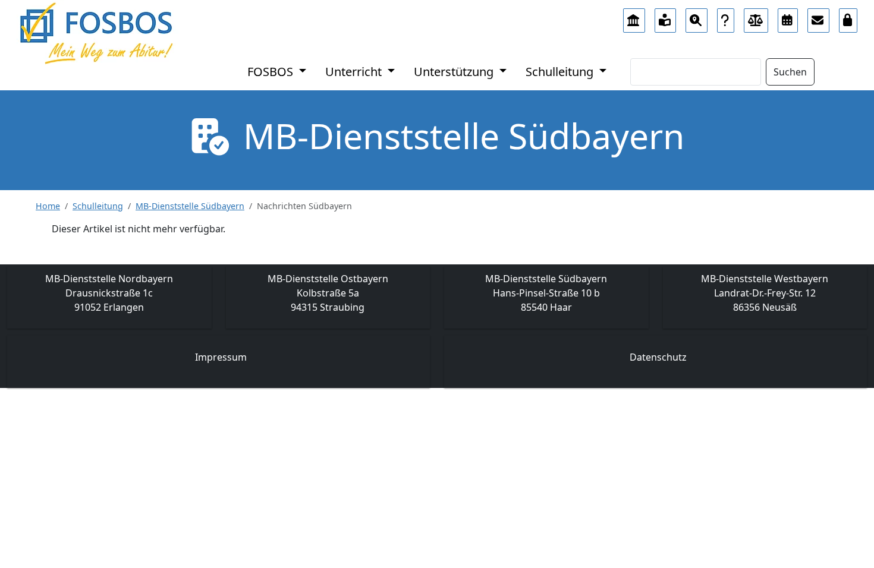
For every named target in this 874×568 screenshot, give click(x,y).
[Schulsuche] (697, 17)
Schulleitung (98, 206)
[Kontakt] (818, 17)
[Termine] (788, 17)
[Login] (848, 17)
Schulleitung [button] (561, 72)
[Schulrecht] (756, 17)
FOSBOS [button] (271, 72)
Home (48, 206)
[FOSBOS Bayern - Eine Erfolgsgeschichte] (634, 17)
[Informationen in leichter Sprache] (666, 17)
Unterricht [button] (355, 72)
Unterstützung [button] (455, 72)
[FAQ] (725, 17)
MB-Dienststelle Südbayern (190, 206)
